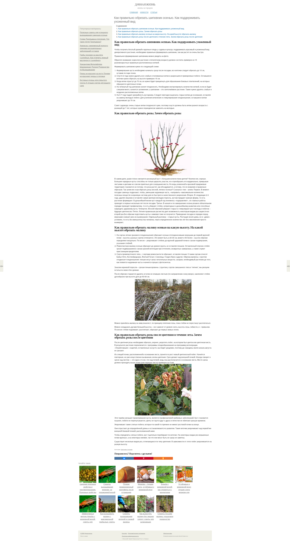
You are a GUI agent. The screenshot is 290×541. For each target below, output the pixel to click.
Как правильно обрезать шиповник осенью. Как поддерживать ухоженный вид (151, 28)
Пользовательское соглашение (136, 533)
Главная (134, 12)
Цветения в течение (126, 449)
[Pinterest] (143, 458)
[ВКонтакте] (124, 458)
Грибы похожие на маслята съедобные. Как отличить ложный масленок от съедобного (94, 57)
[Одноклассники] (163, 458)
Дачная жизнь (145, 4)
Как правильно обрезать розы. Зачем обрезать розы (140, 31)
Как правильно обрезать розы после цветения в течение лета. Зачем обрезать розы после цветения (160, 36)
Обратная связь (167, 533)
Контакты (124, 533)
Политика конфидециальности (130, 536)
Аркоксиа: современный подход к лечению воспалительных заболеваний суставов (94, 48)
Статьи (153, 12)
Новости (144, 12)
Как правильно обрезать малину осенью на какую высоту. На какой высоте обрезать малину (157, 34)
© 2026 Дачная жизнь (86, 533)
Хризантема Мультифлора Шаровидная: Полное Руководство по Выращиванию (94, 67)
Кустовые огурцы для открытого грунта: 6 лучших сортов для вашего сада (95, 83)
